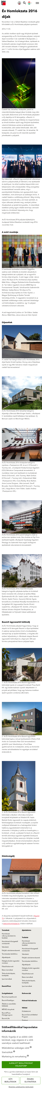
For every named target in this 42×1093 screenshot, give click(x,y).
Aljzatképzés (6, 957)
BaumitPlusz (6, 986)
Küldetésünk (26, 1011)
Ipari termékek (7, 979)
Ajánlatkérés (26, 930)
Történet (25, 1020)
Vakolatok (5, 947)
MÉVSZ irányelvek (8, 1009)
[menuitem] (19, 3)
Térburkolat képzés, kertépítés (8, 974)
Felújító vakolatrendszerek (11, 950)
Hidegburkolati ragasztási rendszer (10, 962)
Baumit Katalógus (8, 1000)
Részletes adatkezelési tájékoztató (21, 1087)
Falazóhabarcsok (7, 966)
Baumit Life (6, 1018)
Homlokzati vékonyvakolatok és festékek (9, 936)
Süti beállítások (10, 1080)
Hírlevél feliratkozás (29, 1000)
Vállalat (24, 1008)
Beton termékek (7, 970)
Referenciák (26, 993)
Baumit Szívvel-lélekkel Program (29, 1016)
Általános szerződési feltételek (9, 1005)
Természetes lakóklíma (9, 954)
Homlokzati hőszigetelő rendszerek (10, 942)
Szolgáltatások (7, 993)
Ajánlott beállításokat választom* (21, 1064)
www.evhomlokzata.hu (11, 923)
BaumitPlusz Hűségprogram (7, 1014)
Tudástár (25, 937)
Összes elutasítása (30, 1080)
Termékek (5, 930)
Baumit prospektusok (9, 997)
